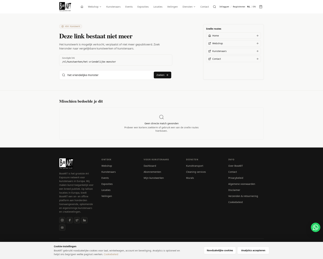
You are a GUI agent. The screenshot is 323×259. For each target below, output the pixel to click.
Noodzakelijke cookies (220, 250)
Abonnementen (152, 171)
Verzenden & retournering (243, 196)
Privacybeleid (235, 177)
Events (129, 6)
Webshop (93, 6)
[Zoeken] (214, 7)
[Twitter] (77, 220)
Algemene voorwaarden (241, 184)
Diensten (188, 6)
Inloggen (224, 6)
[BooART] (65, 6)
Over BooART (235, 165)
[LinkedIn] (84, 220)
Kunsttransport (194, 165)
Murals (190, 177)
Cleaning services (196, 171)
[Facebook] (70, 220)
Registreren (239, 6)
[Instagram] (62, 220)
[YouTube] (62, 228)
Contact (204, 6)
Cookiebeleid (235, 202)
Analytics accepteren (253, 250)
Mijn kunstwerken (154, 177)
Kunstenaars (113, 6)
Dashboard (150, 165)
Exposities (143, 6)
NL (248, 6)
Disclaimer (234, 190)
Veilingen (172, 6)
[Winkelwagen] (261, 7)
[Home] (82, 6)
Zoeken (160, 75)
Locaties (158, 6)
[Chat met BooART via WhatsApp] (315, 227)
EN (254, 6)
